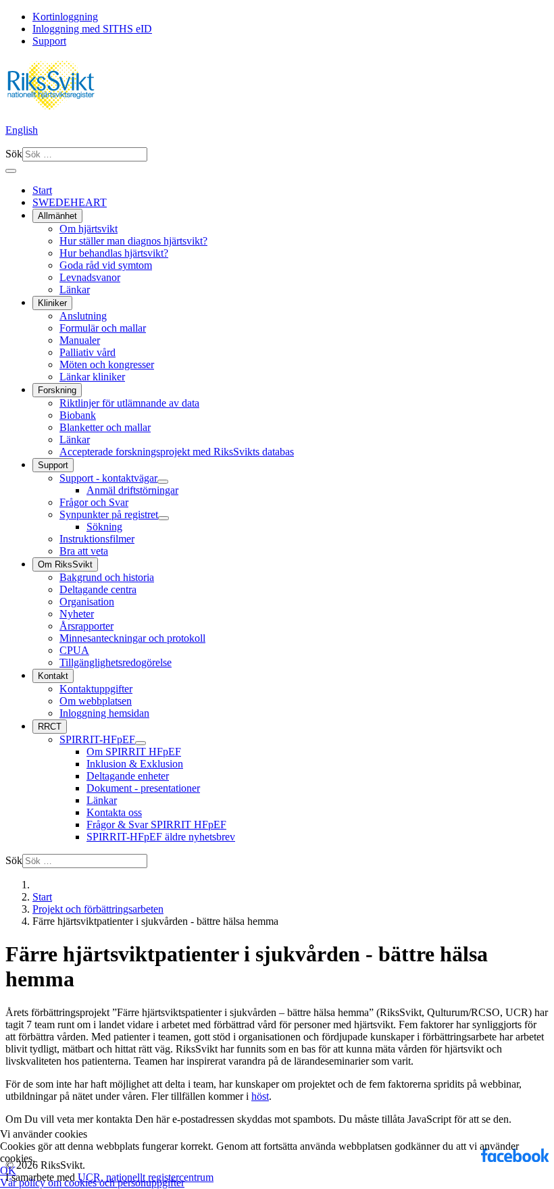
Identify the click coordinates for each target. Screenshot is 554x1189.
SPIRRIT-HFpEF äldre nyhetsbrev (160, 836)
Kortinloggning (65, 16)
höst (260, 1096)
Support (49, 41)
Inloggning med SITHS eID (92, 28)
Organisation (86, 601)
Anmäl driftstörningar (132, 490)
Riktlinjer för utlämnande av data (129, 403)
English (21, 130)
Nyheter (76, 613)
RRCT (49, 727)
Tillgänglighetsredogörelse (115, 662)
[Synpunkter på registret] (163, 518)
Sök (13, 153)
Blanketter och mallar (105, 427)
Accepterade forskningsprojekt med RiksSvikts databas (176, 451)
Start (42, 190)
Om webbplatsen (95, 701)
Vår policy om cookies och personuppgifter (92, 1182)
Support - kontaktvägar (108, 478)
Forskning (57, 390)
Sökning (104, 526)
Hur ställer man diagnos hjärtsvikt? (133, 241)
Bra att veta (83, 551)
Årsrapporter (86, 626)
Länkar (74, 289)
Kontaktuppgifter (95, 688)
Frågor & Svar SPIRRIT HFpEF (156, 824)
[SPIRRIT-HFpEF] (140, 743)
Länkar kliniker (92, 376)
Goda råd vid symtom (105, 265)
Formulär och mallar (102, 328)
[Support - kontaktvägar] (162, 482)
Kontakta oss (114, 812)
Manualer (79, 340)
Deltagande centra (97, 589)
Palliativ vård (87, 352)
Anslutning (83, 316)
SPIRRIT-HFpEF (97, 739)
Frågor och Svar (93, 502)
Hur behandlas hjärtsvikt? (113, 253)
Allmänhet (57, 216)
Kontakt (53, 676)
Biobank (77, 415)
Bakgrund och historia (106, 577)
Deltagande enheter (127, 776)
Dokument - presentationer (143, 788)
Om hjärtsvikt (88, 228)
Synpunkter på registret (108, 514)
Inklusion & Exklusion (134, 763)
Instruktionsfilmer (96, 539)
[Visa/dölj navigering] (10, 171)
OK (8, 1170)
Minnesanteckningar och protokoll (132, 638)
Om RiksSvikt (65, 564)
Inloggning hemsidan (104, 713)
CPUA (74, 650)
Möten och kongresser (106, 364)
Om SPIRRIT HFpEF (133, 751)
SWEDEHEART (69, 202)
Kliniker (52, 303)
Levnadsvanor (89, 277)
